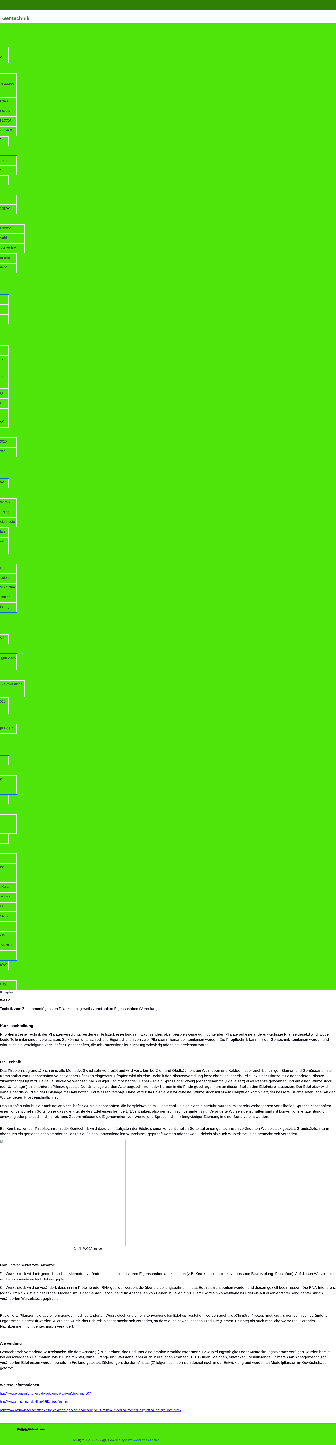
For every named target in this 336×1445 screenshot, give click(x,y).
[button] (7, 208)
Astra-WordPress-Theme (142, 1440)
